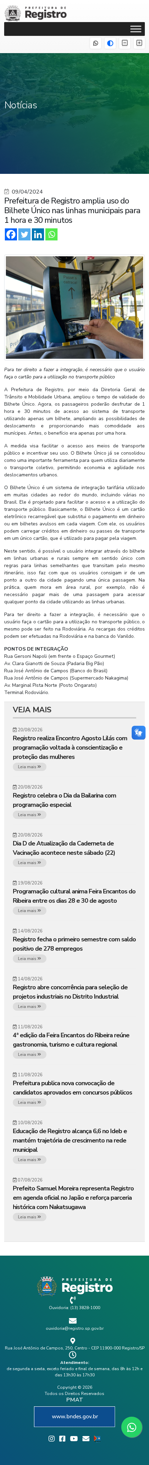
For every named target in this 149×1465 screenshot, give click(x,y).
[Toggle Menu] (135, 29)
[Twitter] (24, 234)
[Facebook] (11, 234)
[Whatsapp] (51, 234)
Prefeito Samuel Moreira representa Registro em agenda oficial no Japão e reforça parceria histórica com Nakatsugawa (73, 1197)
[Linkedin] (38, 234)
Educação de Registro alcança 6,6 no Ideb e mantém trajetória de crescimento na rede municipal (70, 1140)
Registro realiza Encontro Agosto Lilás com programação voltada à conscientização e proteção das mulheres (70, 747)
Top (141, 1455)
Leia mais (27, 767)
